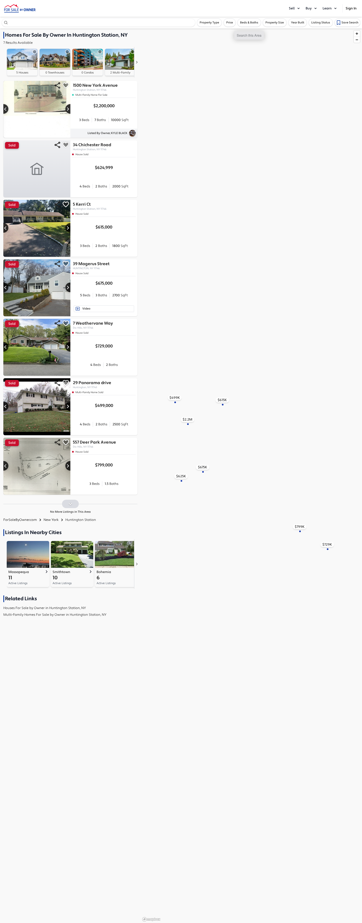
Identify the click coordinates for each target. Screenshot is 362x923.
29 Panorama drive (92, 384)
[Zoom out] (357, 40)
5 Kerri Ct (89, 206)
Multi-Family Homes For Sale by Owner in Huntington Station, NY (54, 615)
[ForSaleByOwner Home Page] (20, 8)
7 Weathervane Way (93, 325)
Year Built (297, 23)
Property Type (209, 23)
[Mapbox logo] (151, 919)
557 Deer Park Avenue (94, 444)
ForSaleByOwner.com (20, 520)
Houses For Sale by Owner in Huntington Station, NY (44, 608)
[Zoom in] (357, 34)
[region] (251, 475)
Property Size (274, 23)
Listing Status (320, 23)
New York (51, 520)
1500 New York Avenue (95, 87)
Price (229, 23)
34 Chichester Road (92, 146)
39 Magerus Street (91, 265)
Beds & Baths (249, 23)
